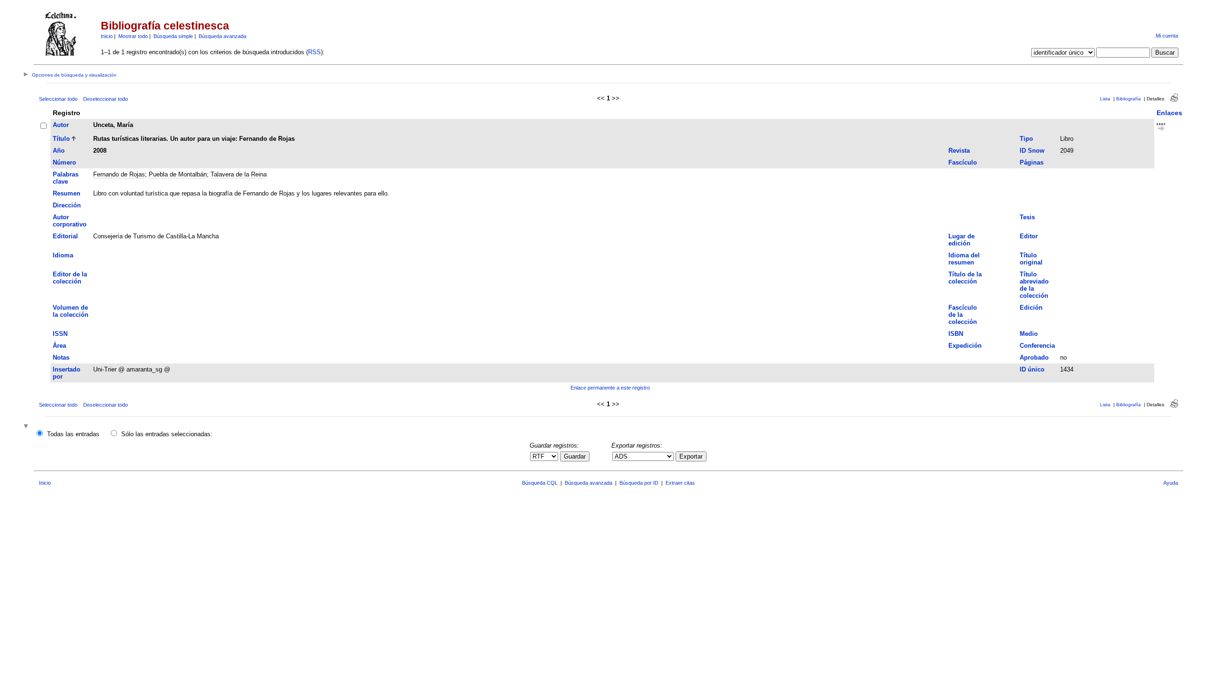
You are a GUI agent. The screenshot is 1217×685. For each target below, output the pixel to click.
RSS (314, 52)
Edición (1031, 307)
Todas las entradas (73, 434)
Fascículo (962, 162)
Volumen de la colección (70, 311)
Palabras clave (65, 178)
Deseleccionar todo (105, 99)
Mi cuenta (1167, 36)
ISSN (60, 333)
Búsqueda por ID (638, 483)
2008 (99, 150)
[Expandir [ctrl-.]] (27, 427)
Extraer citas (680, 483)
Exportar (691, 456)
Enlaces (1169, 113)
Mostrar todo (133, 36)
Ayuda (1170, 483)
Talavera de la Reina (239, 174)
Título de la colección (965, 278)
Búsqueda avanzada (222, 36)
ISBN (955, 333)
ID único (1032, 369)
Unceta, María (113, 124)
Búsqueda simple (173, 36)
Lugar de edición (961, 240)
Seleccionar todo (58, 99)
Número (64, 162)
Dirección (67, 205)
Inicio (107, 36)
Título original (1031, 259)
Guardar (575, 456)
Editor (1029, 236)
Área (59, 345)
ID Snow (1032, 150)
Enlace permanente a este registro (610, 388)
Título (61, 138)
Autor (61, 124)
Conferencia (1037, 345)
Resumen (66, 193)
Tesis (1027, 217)
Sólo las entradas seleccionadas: (166, 434)
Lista (1105, 98)
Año (59, 150)
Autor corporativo (70, 221)
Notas (61, 357)
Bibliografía (1128, 98)
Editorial (65, 236)
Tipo (1026, 138)
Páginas (1031, 162)
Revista (959, 150)
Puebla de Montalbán (178, 174)
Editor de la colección (70, 278)
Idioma (63, 255)
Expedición (965, 345)
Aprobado (1034, 357)
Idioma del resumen (964, 259)
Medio (1029, 333)
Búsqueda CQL (540, 483)
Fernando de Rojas (119, 174)
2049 (1066, 150)
